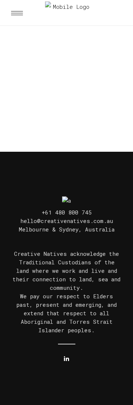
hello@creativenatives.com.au (66, 220)
